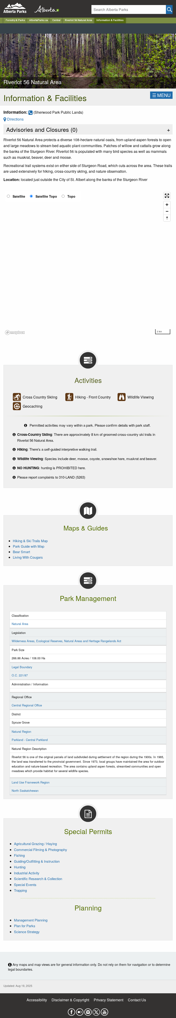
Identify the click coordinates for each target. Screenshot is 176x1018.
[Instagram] (88, 1010)
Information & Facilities (110, 20)
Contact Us (137, 999)
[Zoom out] (167, 211)
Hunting (19, 866)
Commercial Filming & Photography (40, 849)
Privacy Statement (108, 999)
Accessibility (37, 999)
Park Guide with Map (28, 546)
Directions (15, 119)
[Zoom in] (167, 204)
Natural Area (20, 624)
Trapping (20, 890)
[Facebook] (71, 1010)
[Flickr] (79, 1010)
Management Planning (30, 920)
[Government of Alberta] (45, 8)
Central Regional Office (27, 705)
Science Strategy (27, 931)
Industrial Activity (26, 872)
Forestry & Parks (15, 20)
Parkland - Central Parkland (30, 740)
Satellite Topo (46, 196)
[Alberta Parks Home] (17, 8)
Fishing (19, 855)
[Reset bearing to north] (167, 218)
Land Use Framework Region (31, 782)
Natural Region (21, 731)
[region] (88, 263)
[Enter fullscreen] (167, 195)
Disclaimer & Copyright (70, 999)
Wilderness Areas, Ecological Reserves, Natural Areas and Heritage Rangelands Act (66, 641)
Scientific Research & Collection (38, 878)
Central (56, 20)
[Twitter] (96, 1010)
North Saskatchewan (25, 790)
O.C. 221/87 (20, 675)
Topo (71, 196)
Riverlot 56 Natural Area (78, 20)
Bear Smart (21, 551)
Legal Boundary (22, 667)
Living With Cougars (28, 557)
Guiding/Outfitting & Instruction (37, 861)
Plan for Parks (24, 925)
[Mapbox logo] (15, 332)
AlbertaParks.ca (38, 20)
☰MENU (161, 95)
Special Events (25, 884)
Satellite (19, 196)
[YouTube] (104, 1010)
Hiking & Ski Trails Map (30, 540)
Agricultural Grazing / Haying (35, 843)
